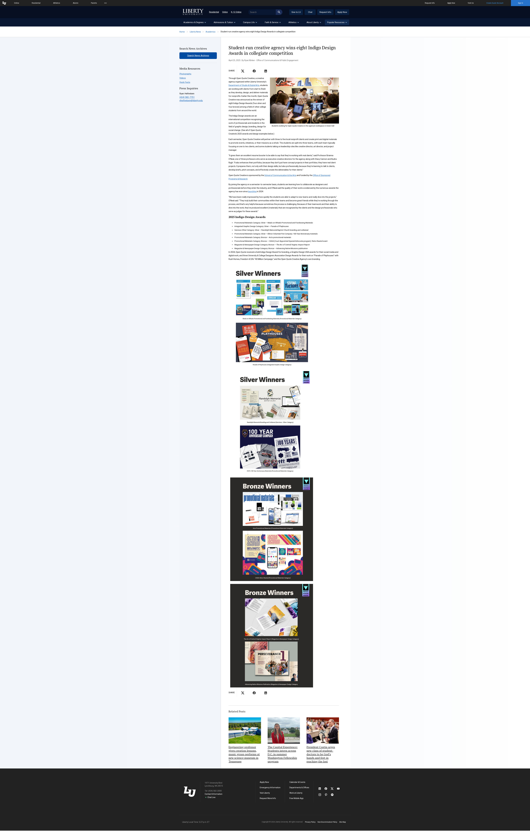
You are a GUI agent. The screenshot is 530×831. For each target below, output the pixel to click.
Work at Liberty (295, 793)
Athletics (56, 3)
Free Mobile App (296, 798)
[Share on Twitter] (254, 72)
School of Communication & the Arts (280, 175)
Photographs (185, 74)
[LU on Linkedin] (321, 788)
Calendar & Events (297, 782)
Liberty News (195, 32)
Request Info (430, 3)
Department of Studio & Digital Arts (244, 85)
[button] (337, 22)
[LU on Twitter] (333, 788)
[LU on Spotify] (333, 794)
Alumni (75, 3)
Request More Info (268, 798)
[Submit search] (279, 12)
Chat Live (211, 797)
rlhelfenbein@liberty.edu (191, 100)
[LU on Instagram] (321, 794)
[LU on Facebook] (327, 788)
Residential (36, 3)
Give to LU (296, 12)
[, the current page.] (242, 72)
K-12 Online (236, 12)
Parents (94, 3)
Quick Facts (184, 82)
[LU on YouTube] (340, 788)
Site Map (342, 822)
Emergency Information (270, 787)
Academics (210, 32)
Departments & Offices (299, 787)
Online (16, 3)
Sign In (520, 3)
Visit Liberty (265, 793)
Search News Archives (198, 55)
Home (182, 32)
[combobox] (265, 12)
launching (252, 191)
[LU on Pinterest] (327, 794)
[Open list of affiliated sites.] (105, 3)
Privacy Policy (310, 822)
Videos (182, 78)
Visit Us (471, 3)
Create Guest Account (494, 3)
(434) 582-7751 (187, 97)
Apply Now (451, 3)
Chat (310, 12)
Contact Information (213, 794)
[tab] (194, 22)
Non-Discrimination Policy (327, 822)
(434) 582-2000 (215, 791)
